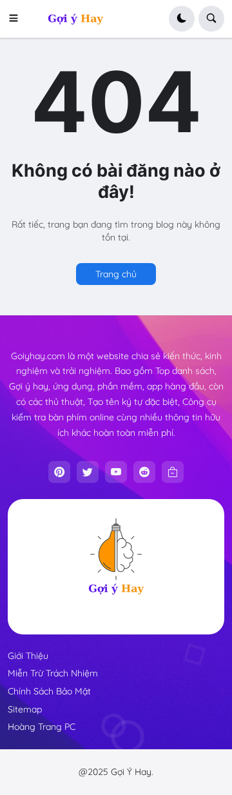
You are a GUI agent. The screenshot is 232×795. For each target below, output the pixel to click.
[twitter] (88, 472)
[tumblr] (173, 472)
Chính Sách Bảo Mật (49, 691)
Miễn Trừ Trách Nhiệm (53, 673)
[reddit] (144, 472)
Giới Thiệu (28, 656)
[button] (17, 19)
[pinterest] (59, 472)
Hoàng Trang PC (41, 726)
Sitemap (25, 709)
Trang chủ (116, 274)
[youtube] (116, 472)
